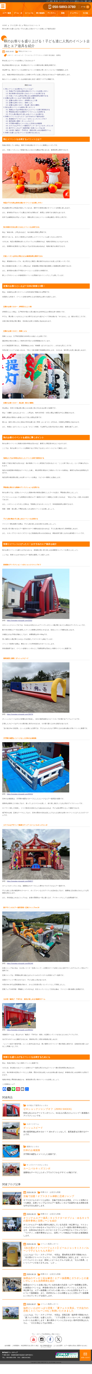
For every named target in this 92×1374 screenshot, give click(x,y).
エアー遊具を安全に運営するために (75, 1345)
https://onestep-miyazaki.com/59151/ (20, 1030)
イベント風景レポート (50, 1244)
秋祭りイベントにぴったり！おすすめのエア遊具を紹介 (24, 116)
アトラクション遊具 (51, 15)
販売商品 (85, 17)
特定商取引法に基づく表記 (30, 1345)
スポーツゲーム (32, 1124)
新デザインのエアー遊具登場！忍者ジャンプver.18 (25, 128)
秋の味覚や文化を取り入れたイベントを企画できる (25, 93)
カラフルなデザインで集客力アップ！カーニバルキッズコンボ (29, 126)
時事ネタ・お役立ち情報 (50, 1192)
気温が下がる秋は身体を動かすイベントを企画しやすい (27, 91)
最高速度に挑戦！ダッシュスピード (20, 121)
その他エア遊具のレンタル (37, 1105)
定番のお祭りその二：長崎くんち (19, 103)
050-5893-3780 (64, 7)
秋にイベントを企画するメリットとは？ (18, 89)
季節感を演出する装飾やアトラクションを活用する (25, 112)
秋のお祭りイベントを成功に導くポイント (19, 107)
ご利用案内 (15, 1345)
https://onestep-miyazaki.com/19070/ (20, 714)
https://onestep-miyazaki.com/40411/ (20, 794)
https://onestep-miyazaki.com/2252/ (19, 620)
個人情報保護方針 (46, 1345)
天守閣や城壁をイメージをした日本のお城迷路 (24, 123)
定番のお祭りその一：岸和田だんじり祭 (21, 100)
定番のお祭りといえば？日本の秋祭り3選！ (19, 98)
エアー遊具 (7, 13)
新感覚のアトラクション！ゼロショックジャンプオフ (26, 119)
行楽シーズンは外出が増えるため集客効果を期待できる (27, 96)
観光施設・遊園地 (55, 55)
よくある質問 (58, 1345)
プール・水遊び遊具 (18, 15)
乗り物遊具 (40, 13)
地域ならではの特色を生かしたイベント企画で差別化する (28, 109)
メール (83, 7)
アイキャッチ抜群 (42, 55)
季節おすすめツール (25, 51)
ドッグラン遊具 (74, 15)
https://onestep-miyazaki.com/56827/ (20, 881)
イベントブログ (46, 1347)
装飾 (63, 13)
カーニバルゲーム (29, 15)
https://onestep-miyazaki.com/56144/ (20, 963)
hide (30, 85)
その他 (85, 13)
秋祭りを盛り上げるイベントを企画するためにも (21, 132)
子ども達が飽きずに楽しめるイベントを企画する (25, 114)
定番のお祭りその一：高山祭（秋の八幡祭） (23, 105)
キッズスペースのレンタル (37, 1165)
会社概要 (7, 1345)
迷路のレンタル (32, 1147)
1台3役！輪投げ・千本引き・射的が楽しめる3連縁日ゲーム (28, 130)
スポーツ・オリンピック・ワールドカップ (21, 55)
